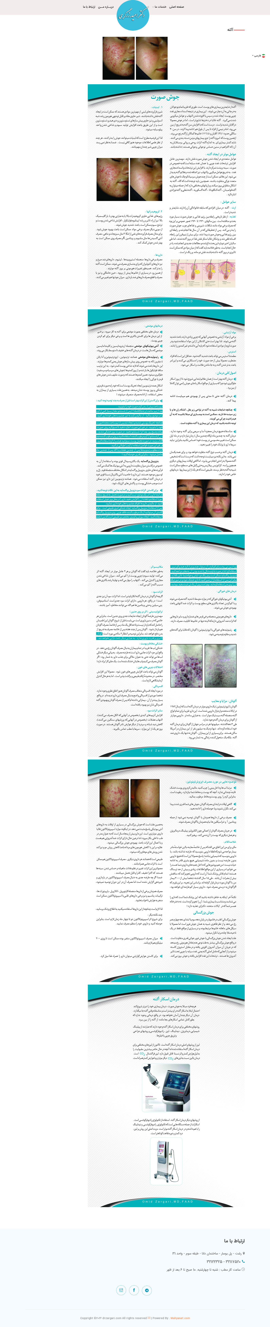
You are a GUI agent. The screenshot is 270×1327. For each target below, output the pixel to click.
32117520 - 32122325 (224, 1262)
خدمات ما (160, 7)
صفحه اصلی (176, 7)
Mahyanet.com (180, 1318)
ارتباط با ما (89, 7)
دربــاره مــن (106, 7)
